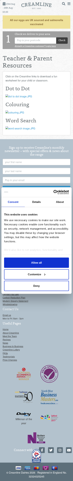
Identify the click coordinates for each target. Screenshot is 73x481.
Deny (36, 285)
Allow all (36, 262)
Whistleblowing (10, 304)
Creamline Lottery (11, 349)
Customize (34, 274)
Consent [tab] (13, 201)
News (5, 342)
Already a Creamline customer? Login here (35, 46)
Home (6, 329)
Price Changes (10, 359)
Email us (7, 315)
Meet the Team (10, 336)
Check (61, 40)
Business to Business (13, 346)
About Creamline (11, 332)
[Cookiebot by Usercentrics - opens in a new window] (53, 192)
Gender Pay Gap (11, 294)
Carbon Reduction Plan (14, 297)
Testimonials (9, 356)
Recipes (7, 339)
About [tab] (60, 201)
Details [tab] (36, 201)
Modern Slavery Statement (15, 300)
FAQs (5, 353)
